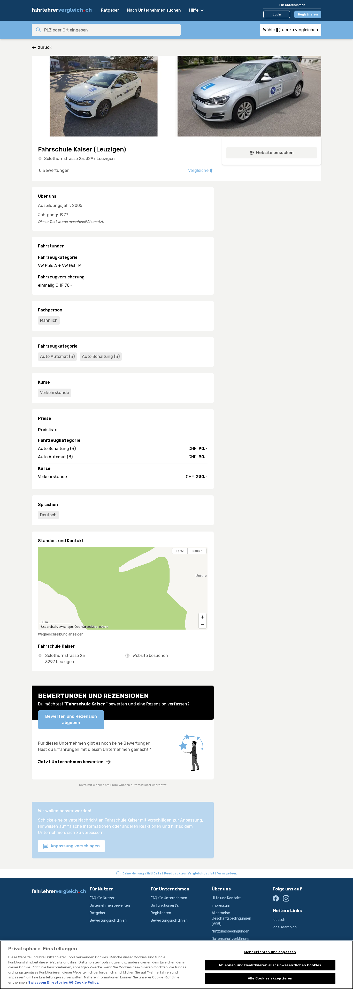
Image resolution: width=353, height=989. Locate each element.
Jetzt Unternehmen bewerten (71, 761)
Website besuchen (150, 655)
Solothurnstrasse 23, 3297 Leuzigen (79, 158)
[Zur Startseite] (64, 10)
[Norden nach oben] (202, 560)
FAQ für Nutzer (102, 898)
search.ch (50, 626)
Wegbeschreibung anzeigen (60, 634)
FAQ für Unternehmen (169, 898)
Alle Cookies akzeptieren (270, 978)
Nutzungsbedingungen (230, 931)
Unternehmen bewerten (110, 905)
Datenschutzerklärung (230, 939)
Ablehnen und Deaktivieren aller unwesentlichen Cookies (270, 965)
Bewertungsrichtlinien (108, 920)
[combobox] (111, 30)
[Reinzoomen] (202, 617)
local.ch (279, 920)
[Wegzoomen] (202, 624)
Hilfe (193, 10)
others (103, 626)
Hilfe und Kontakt (226, 898)
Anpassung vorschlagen (74, 845)
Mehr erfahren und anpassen (270, 952)
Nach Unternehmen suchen (154, 10)
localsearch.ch (285, 927)
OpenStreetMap (85, 626)
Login (277, 14)
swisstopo (66, 626)
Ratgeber (110, 10)
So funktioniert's (165, 905)
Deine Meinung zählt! (179, 873)
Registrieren (308, 14)
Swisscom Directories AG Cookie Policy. (63, 982)
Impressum (221, 905)
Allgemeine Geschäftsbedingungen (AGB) (231, 918)
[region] (123, 588)
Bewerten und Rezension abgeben (71, 719)
